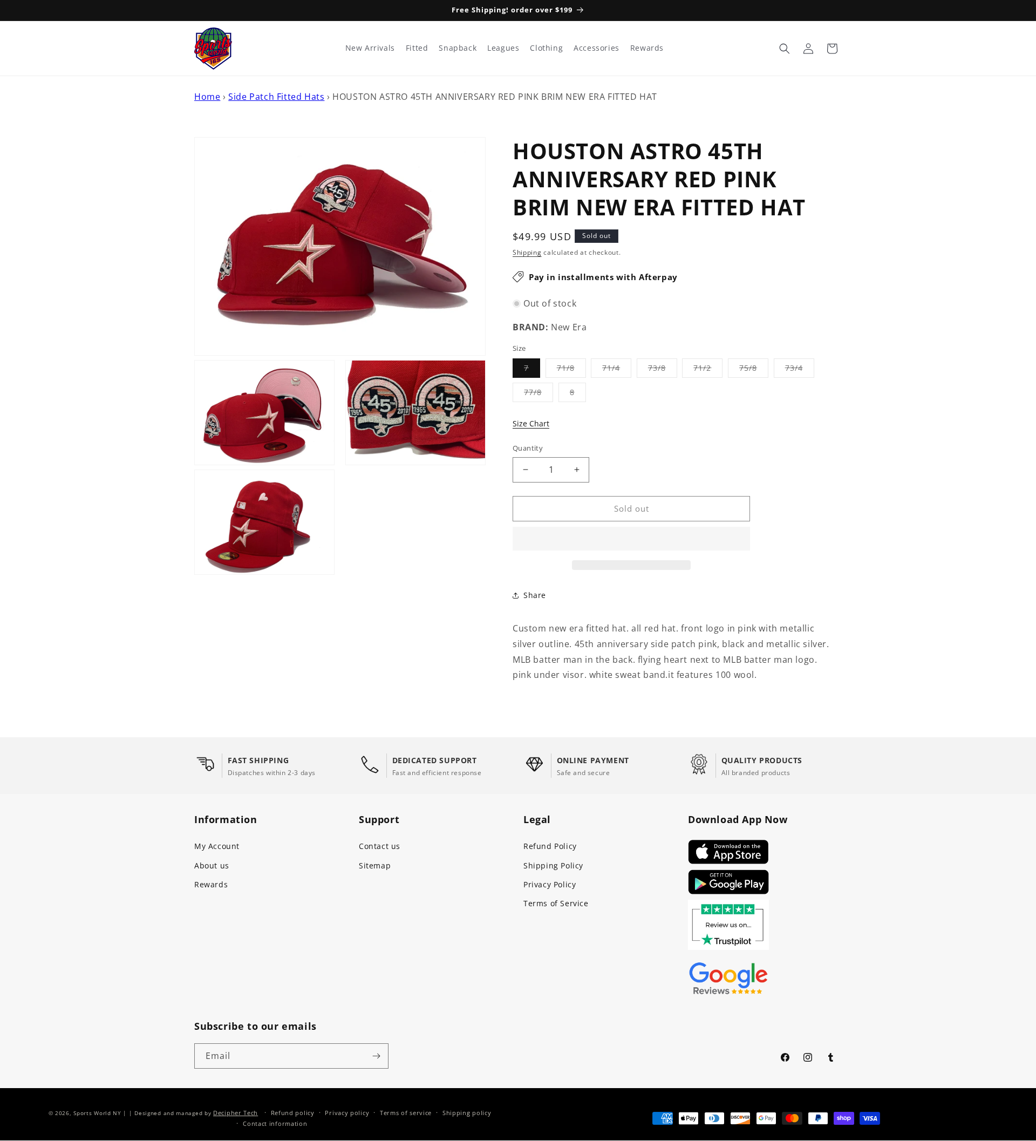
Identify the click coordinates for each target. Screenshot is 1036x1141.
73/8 (662, 370)
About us (211, 865)
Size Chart (531, 423)
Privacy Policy (549, 884)
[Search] (784, 48)
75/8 (753, 370)
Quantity (528, 448)
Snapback (457, 48)
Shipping (527, 252)
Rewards (211, 884)
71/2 (708, 370)
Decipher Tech (235, 1113)
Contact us (379, 846)
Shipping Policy (553, 865)
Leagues (503, 48)
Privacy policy (347, 1113)
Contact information (275, 1123)
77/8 (538, 394)
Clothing (546, 48)
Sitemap (375, 865)
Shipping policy (467, 1113)
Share (534, 595)
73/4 (799, 370)
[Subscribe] (376, 1056)
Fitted (417, 48)
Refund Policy (550, 846)
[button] (631, 539)
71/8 (571, 370)
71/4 (616, 370)
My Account (217, 846)
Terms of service (406, 1113)
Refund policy (293, 1113)
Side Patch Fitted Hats (276, 97)
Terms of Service (556, 903)
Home (207, 97)
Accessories (596, 48)
